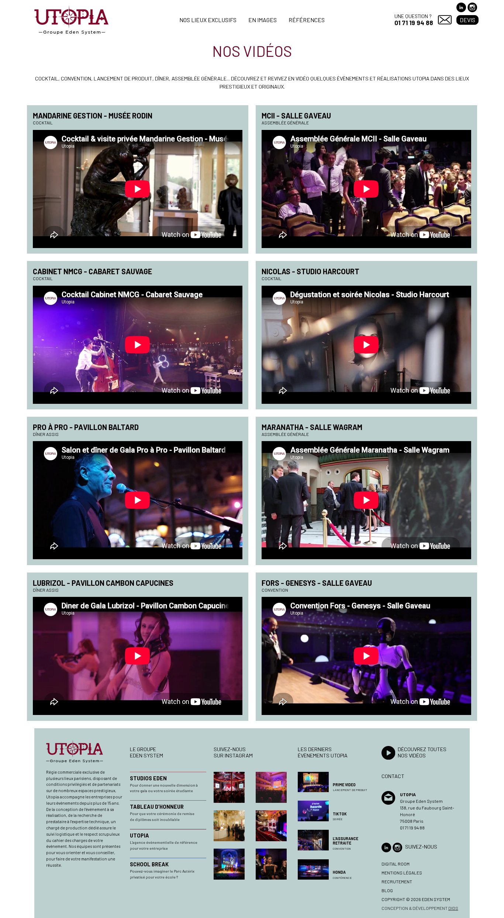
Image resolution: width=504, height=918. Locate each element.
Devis (467, 19)
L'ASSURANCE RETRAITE (345, 840)
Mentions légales (402, 872)
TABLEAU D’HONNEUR (157, 807)
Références (307, 19)
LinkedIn (461, 7)
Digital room (396, 863)
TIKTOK (340, 814)
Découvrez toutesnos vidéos (422, 752)
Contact (445, 19)
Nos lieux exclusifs (208, 19)
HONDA (339, 872)
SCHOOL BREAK (149, 864)
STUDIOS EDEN (148, 778)
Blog (387, 890)
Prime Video (344, 785)
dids (453, 908)
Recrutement (397, 881)
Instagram (472, 7)
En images (262, 19)
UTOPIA (139, 835)
